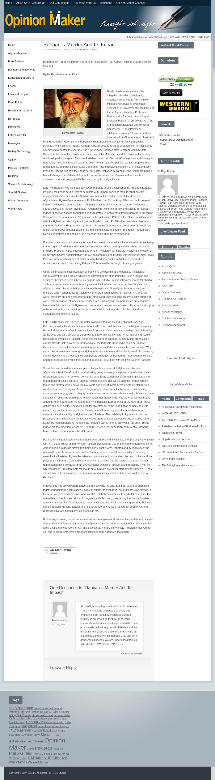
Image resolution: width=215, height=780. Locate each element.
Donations (106, 2)
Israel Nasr (44, 726)
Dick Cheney (23, 715)
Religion (13, 176)
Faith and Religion (18, 94)
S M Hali (34, 758)
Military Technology (19, 151)
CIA (55, 711)
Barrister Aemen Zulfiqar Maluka (180, 279)
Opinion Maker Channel (130, 2)
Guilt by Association (54, 722)
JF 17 (13, 730)
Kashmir (24, 730)
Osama (30, 748)
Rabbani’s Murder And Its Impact (79, 44)
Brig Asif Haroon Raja (33, 711)
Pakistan (43, 748)
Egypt (63, 718)
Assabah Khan (170, 305)
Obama (38, 741)
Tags (200, 398)
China (49, 712)
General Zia (35, 722)
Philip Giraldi (20, 753)
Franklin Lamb (17, 722)
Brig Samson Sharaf (173, 325)
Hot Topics (14, 118)
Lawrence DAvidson (21, 734)
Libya (37, 734)
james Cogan (60, 726)
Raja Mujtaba (60, 753)
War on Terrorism (18, 200)
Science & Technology (21, 184)
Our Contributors (59, 2)
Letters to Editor (17, 135)
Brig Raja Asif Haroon (174, 299)
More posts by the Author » (172, 223)
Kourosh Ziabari (41, 730)
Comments (183, 398)
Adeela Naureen (171, 273)
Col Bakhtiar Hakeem (174, 318)
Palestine (58, 748)
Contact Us (38, 2)
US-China (54, 758)
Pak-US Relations (18, 167)
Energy (12, 86)
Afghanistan (23, 708)
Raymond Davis (18, 758)
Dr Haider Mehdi (62, 715)
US (43, 758)
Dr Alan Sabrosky (172, 292)
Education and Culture (21, 77)
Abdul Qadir (169, 266)
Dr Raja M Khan (80, 49)
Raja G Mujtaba (42, 754)
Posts (165, 398)
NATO (28, 741)
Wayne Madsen (38, 762)
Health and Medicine (20, 110)
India (68, 722)
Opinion (12, 159)
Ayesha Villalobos (172, 312)
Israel (32, 726)
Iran (25, 726)
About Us (22, 2)
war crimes (18, 762)
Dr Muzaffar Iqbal (20, 718)
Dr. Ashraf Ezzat (42, 715)
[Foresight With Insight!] (45, 27)
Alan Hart (167, 286)
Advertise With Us (85, 2)
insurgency (15, 726)
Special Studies (17, 192)
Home (8, 2)
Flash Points (15, 102)
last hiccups (58, 730)
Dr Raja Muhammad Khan (46, 718)
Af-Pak (94, 49)
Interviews (14, 126)
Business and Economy (21, 69)
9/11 (11, 708)
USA (64, 758)
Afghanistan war (17, 53)
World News (15, 208)
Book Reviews (16, 61)
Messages (14, 143)
